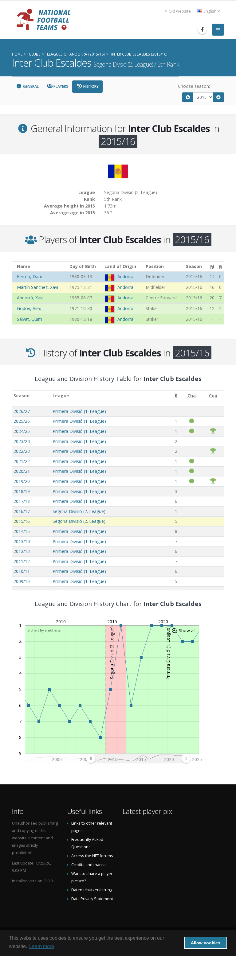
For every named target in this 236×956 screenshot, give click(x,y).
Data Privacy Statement (92, 898)
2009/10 (22, 581)
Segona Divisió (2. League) (79, 511)
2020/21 (22, 471)
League (61, 395)
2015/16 (22, 521)
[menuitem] (138, 758)
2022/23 (22, 451)
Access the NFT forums (92, 855)
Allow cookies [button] (205, 942)
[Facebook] (202, 29)
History (90, 86)
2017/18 (22, 501)
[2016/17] (218, 97)
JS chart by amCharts (44, 630)
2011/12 (22, 561)
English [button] (210, 11)
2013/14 (22, 541)
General (30, 86)
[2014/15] (187, 97)
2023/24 (22, 441)
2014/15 (22, 531)
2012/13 (22, 551)
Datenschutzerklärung (91, 889)
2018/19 (22, 491)
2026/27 (22, 411)
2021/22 (22, 461)
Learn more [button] (41, 946)
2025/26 (22, 421)
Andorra (125, 276)
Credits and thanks (88, 864)
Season (22, 395)
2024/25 (22, 431)
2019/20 (22, 481)
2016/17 (22, 511)
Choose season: (194, 86)
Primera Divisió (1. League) (79, 411)
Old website (179, 11)
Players (60, 86)
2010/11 (22, 571)
